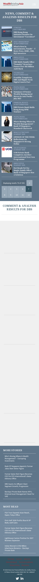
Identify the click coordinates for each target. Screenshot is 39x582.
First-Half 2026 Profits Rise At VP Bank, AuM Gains (18, 521)
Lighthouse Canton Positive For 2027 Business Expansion (19, 539)
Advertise (27, 559)
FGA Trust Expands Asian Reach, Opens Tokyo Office (17, 513)
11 (23, 195)
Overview (11, 559)
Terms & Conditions (26, 562)
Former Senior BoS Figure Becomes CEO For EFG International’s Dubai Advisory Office (18, 476)
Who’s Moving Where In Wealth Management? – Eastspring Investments (16, 458)
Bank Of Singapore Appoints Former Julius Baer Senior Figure (19, 467)
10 (17, 195)
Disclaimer (25, 565)
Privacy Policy (15, 565)
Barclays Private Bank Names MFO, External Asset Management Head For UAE (19, 493)
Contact (19, 559)
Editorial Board (11, 562)
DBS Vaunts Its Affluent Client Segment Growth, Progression (16, 485)
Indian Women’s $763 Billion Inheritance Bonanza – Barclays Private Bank (17, 548)
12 (29, 195)
